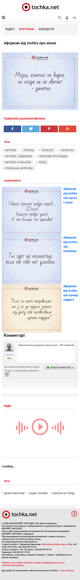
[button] (67, 18)
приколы (28, 150)
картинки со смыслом (18, 162)
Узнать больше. (67, 570)
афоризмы (67, 150)
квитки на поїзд (63, 493)
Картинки (26, 29)
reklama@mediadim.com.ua (54, 544)
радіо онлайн (38, 493)
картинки (10, 150)
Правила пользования (12, 562)
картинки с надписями (18, 156)
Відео (10, 29)
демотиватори (14, 493)
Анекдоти (46, 29)
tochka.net (47, 150)
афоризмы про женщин (53, 156)
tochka (42, 162)
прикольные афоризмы (19, 168)
